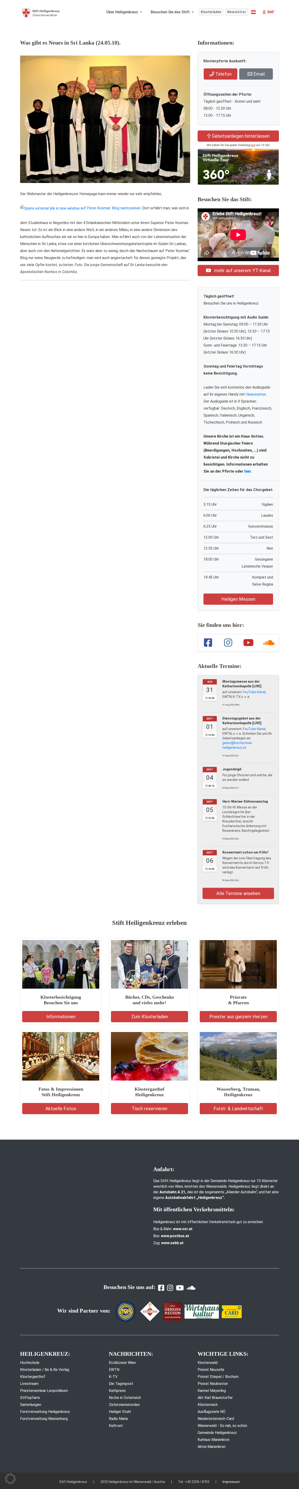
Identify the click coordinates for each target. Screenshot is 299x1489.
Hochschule (29, 1362)
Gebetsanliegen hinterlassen (240, 136)
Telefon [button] (222, 74)
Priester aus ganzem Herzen (238, 1016)
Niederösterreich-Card (216, 1418)
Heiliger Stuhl (120, 1411)
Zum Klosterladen (149, 1016)
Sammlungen (30, 1404)
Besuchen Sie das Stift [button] (171, 12)
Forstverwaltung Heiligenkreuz (45, 1411)
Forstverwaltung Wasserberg (44, 1418)
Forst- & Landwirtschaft (238, 1108)
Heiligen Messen (238, 599)
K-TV (113, 1376)
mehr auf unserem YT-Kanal (242, 270)
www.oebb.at (172, 1243)
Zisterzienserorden (124, 1404)
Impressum (231, 1482)
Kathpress (117, 1390)
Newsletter (236, 12)
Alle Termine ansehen (238, 893)
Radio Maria (118, 1418)
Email (258, 74)
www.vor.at (182, 1229)
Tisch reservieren (149, 1108)
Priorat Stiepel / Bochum (218, 1376)
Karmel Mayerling (212, 1390)
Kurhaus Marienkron (213, 1439)
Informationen (60, 1016)
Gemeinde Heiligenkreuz (217, 1432)
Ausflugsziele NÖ (211, 1411)
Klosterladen (211, 12)
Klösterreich (208, 1404)
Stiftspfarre (30, 1397)
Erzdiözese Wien (122, 1362)
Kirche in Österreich (125, 1397)
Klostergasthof (32, 1376)
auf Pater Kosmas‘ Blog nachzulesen (110, 208)
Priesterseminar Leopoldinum (44, 1390)
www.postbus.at (175, 1236)
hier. (248, 471)
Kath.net (116, 1425)
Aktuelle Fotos (60, 1108)
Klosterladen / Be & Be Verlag (44, 1369)
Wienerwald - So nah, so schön (222, 1425)
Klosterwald (207, 1362)
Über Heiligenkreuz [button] (122, 12)
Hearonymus (256, 394)
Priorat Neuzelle (211, 1369)
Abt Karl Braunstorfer (215, 1397)
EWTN (114, 1369)
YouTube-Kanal (253, 692)
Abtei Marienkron (211, 1446)
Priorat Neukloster (213, 1383)
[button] (253, 12)
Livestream (29, 1383)
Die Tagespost (121, 1383)
